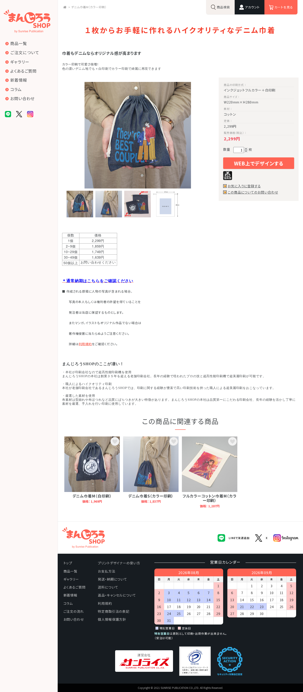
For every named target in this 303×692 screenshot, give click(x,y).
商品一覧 (70, 571)
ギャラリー (71, 579)
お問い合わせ (73, 619)
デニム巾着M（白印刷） (92, 496)
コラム (68, 603)
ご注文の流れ (73, 611)
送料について (108, 587)
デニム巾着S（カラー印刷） (151, 496)
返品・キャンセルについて (117, 595)
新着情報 (70, 595)
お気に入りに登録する (244, 186)
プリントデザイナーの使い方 (119, 563)
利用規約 (85, 344)
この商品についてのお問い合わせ (253, 192)
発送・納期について (112, 579)
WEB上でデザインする (258, 163)
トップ (68, 563)
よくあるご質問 (74, 587)
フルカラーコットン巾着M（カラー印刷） (210, 498)
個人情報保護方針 (112, 619)
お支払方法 (106, 571)
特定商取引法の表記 (113, 611)
